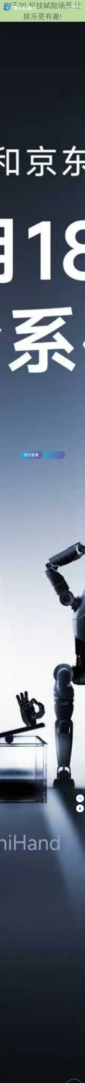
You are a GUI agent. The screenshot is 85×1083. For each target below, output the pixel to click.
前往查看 (31, 455)
